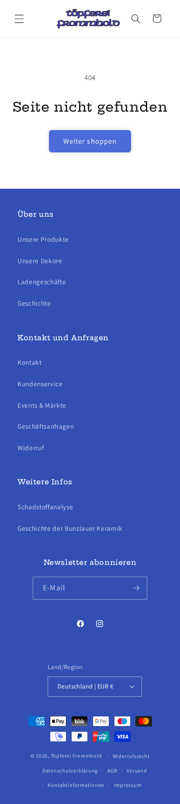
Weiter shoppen (90, 141)
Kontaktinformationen (76, 785)
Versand (137, 770)
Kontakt (29, 362)
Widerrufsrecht (131, 756)
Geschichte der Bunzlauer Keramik (70, 528)
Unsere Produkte (43, 239)
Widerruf (30, 447)
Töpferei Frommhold (76, 756)
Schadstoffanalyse (45, 506)
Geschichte (34, 303)
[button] (19, 18)
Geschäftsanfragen (45, 426)
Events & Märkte (41, 405)
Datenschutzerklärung (70, 770)
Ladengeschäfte (41, 281)
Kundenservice (40, 383)
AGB (112, 770)
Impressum (128, 785)
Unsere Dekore (39, 260)
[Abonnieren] (135, 588)
